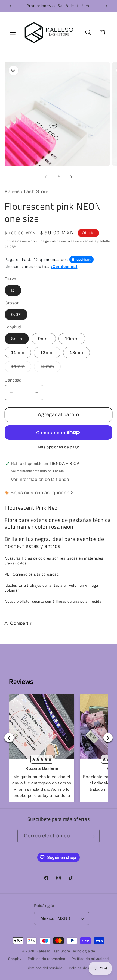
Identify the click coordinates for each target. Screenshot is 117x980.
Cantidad (13, 380)
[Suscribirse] (92, 836)
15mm (51, 368)
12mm (47, 352)
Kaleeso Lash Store (53, 951)
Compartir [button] (20, 623)
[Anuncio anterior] (11, 6)
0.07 (16, 314)
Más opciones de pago (58, 447)
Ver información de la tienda (40, 479)
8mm (16, 338)
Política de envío (83, 968)
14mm (21, 368)
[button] (13, 33)
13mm (76, 352)
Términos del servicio (44, 968)
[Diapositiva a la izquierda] (46, 177)
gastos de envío (57, 241)
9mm (43, 338)
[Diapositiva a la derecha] (71, 177)
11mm (17, 352)
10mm (72, 338)
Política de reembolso (46, 959)
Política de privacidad (90, 959)
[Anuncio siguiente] (106, 6)
